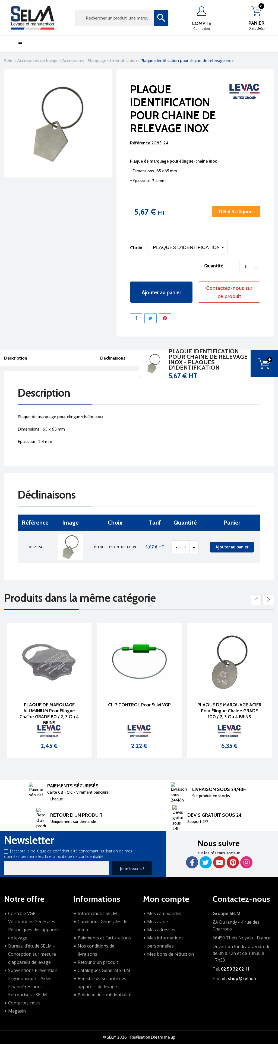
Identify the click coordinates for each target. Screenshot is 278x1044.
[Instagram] (246, 862)
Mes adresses (161, 930)
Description (15, 358)
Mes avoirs (158, 922)
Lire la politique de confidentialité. (74, 856)
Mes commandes (164, 913)
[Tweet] (150, 318)
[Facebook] (192, 862)
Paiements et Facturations (104, 938)
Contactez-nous (24, 1003)
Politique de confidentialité (104, 995)
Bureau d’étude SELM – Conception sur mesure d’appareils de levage (32, 954)
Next (268, 599)
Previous (256, 599)
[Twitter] (206, 862)
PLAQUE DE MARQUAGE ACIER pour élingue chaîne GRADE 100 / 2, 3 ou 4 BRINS (216, 710)
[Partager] (136, 318)
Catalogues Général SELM (104, 970)
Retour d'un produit (98, 962)
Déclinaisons (112, 358)
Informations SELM (97, 913)
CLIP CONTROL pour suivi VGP (125, 704)
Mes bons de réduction (170, 954)
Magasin (17, 1011)
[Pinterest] (165, 318)
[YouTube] (219, 862)
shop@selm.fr (242, 978)
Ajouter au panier (161, 292)
